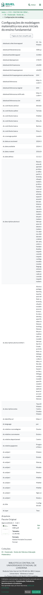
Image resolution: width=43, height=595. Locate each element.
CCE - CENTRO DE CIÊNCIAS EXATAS (18, 12)
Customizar (5, 592)
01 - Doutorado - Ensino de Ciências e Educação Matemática (14, 15)
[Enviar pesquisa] (29, 5)
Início (4, 12)
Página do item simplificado (21, 36)
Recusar (27, 592)
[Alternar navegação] (40, 5)
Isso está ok (36, 592)
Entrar (33, 5)
